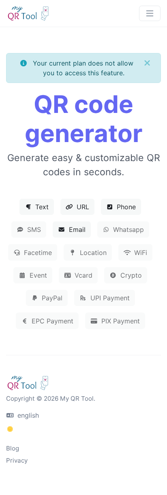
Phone (125, 207)
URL (82, 207)
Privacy (17, 460)
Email (76, 229)
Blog (12, 448)
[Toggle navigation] (150, 13)
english (27, 415)
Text (41, 207)
